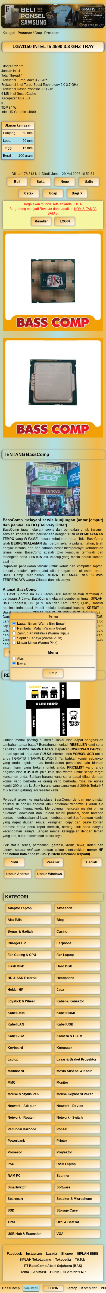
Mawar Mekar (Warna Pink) (37, 643)
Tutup (53, 673)
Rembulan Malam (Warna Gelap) (41, 628)
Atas (20, 658)
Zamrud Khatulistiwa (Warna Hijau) (43, 633)
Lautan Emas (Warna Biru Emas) (41, 623)
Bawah (22, 663)
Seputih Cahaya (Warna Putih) (39, 638)
